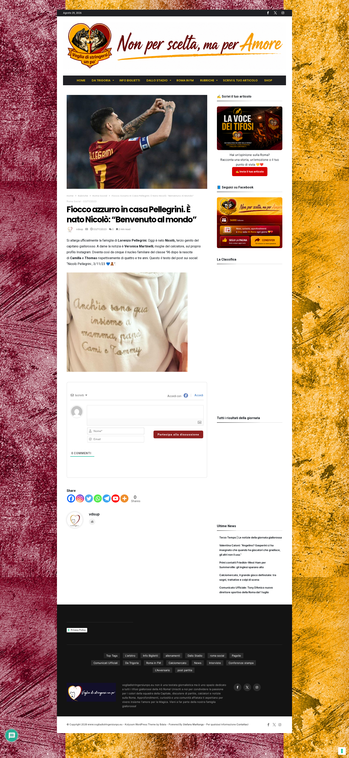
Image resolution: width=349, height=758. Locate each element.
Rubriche (83, 195)
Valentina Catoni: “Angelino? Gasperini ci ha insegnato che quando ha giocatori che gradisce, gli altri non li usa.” (250, 550)
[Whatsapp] (98, 498)
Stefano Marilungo (193, 724)
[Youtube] (115, 498)
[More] (124, 498)
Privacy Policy (78, 630)
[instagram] (283, 13)
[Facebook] (268, 13)
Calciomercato (177, 662)
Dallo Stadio (195, 655)
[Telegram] (107, 498)
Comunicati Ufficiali (106, 662)
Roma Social (100, 195)
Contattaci (242, 724)
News (197, 662)
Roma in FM (153, 662)
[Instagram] (80, 498)
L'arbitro (130, 655)
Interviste (215, 662)
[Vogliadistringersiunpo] (174, 22)
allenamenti (173, 655)
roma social (217, 655)
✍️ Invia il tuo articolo (250, 171)
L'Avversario (162, 670)
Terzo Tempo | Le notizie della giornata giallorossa (250, 537)
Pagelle (236, 655)
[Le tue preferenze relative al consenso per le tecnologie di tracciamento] (342, 751)
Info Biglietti (150, 655)
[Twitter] (275, 13)
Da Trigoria (132, 662)
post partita (185, 670)
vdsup (79, 229)
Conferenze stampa (241, 662)
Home (70, 195)
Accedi (198, 395)
